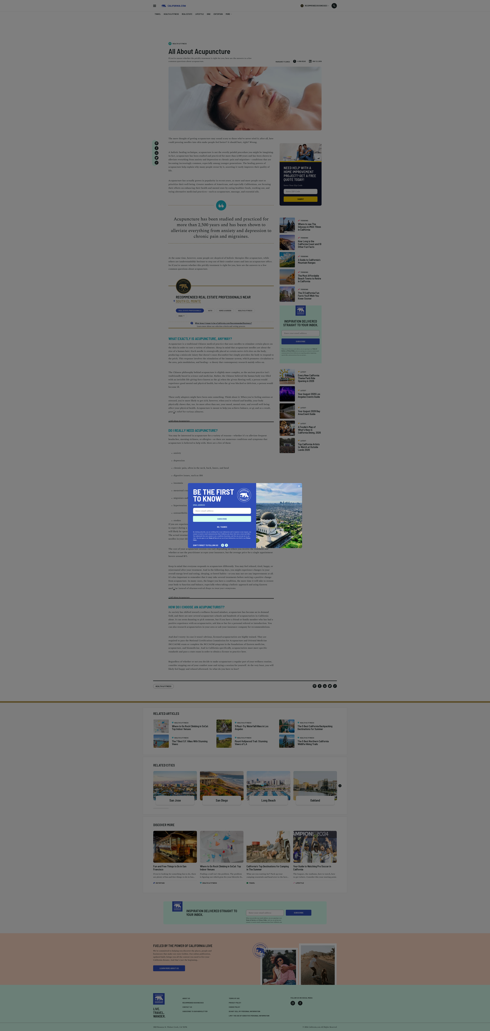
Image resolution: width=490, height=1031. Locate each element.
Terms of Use (213, 538)
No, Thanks (222, 527)
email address (199, 505)
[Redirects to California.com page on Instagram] (222, 545)
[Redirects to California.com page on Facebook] (226, 545)
